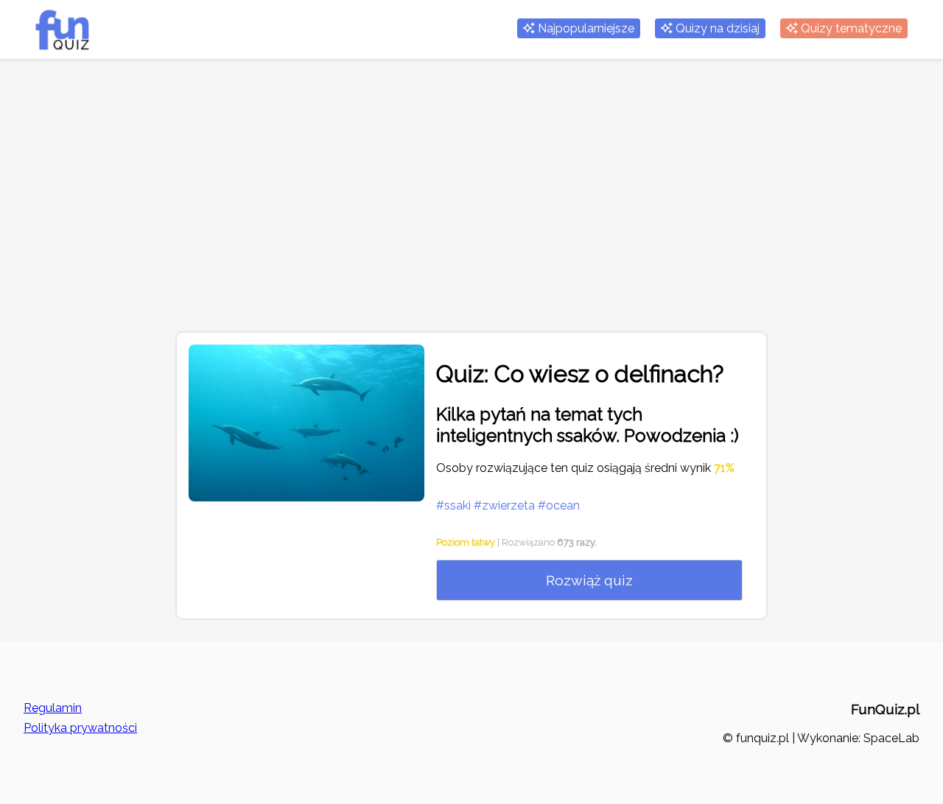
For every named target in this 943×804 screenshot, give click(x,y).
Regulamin (53, 708)
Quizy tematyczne (850, 28)
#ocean (559, 505)
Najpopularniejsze (584, 28)
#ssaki (453, 505)
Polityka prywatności (80, 728)
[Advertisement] (471, 208)
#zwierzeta (504, 505)
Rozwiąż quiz (589, 580)
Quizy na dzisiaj (716, 28)
